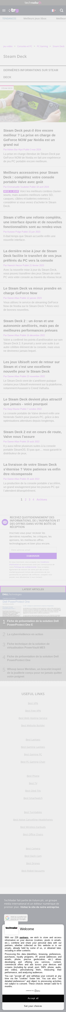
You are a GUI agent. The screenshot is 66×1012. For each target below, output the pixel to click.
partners (24, 937)
